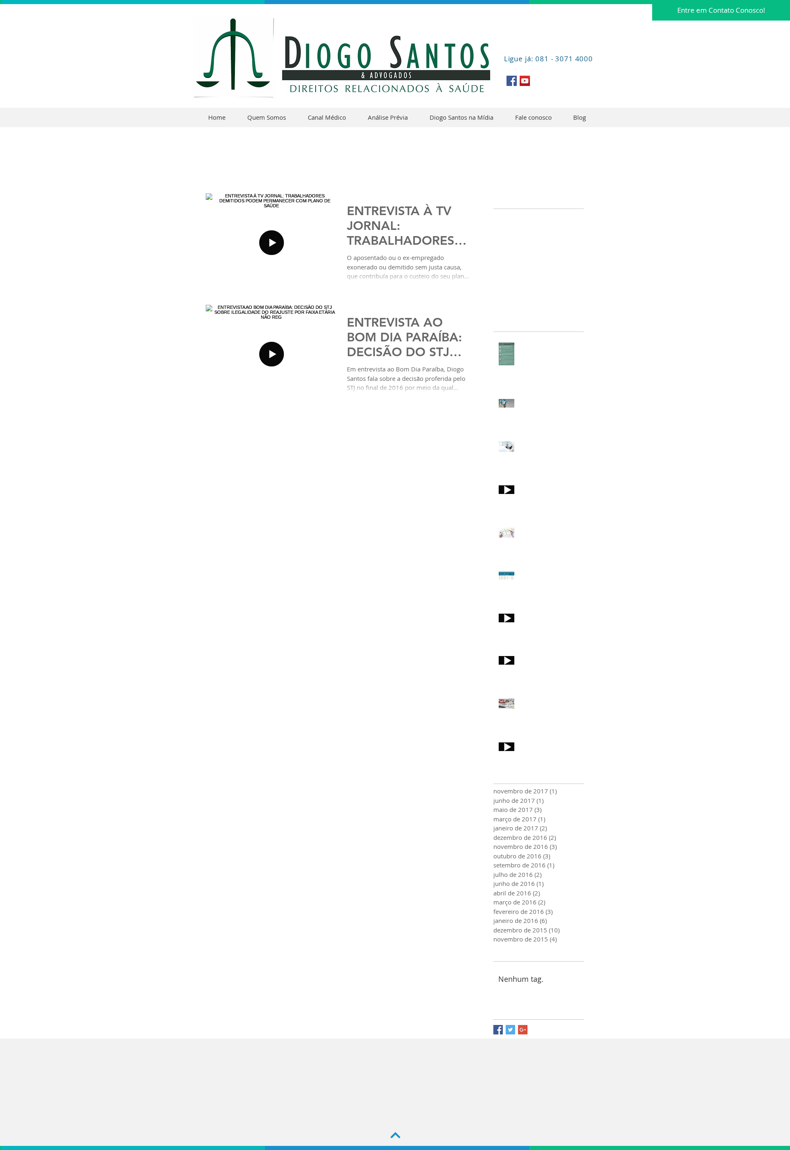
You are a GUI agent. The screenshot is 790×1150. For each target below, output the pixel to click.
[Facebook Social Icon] (512, 81)
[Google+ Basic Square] (522, 1029)
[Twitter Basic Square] (510, 1029)
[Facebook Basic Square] (498, 1029)
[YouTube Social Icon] (525, 81)
